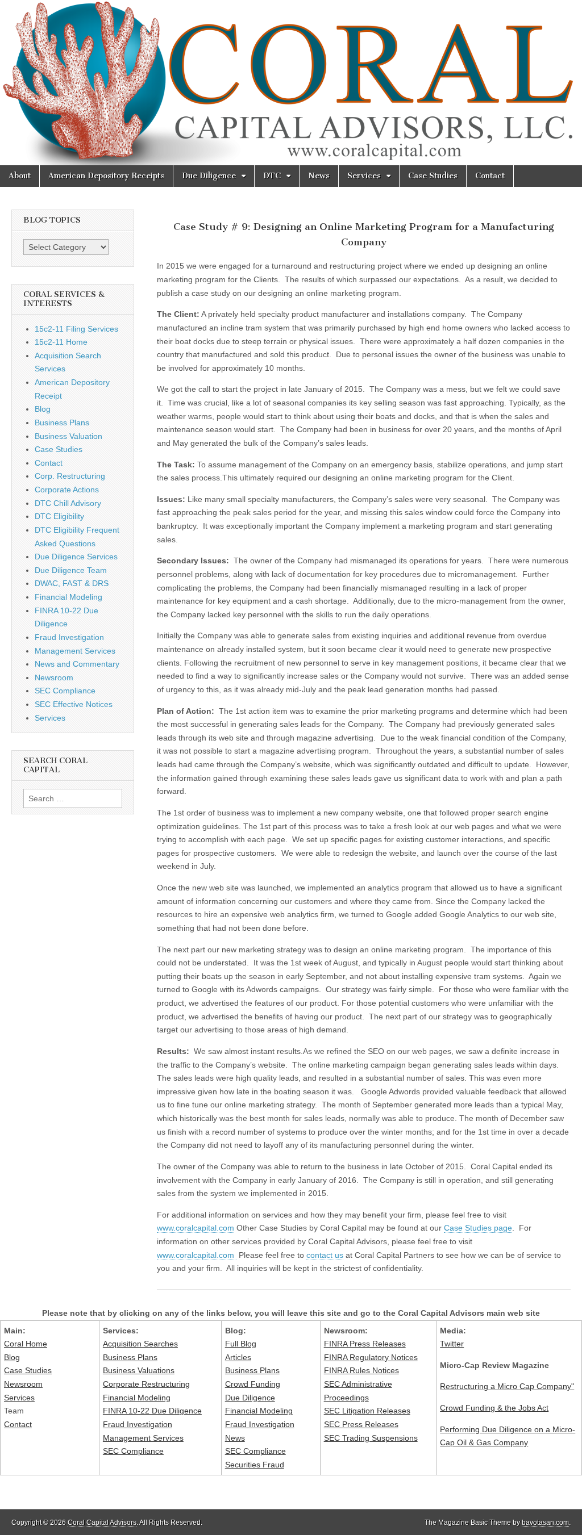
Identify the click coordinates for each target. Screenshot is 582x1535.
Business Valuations (138, 1370)
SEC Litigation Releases (367, 1410)
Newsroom (54, 677)
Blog (43, 408)
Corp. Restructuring (70, 475)
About (20, 176)
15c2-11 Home (61, 341)
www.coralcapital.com (195, 1227)
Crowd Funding (252, 1383)
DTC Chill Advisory (68, 503)
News (319, 176)
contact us (324, 1255)
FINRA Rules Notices (361, 1370)
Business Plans (62, 422)
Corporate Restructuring (146, 1383)
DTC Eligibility (59, 516)
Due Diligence (209, 176)
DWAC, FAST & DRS (72, 583)
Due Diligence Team (71, 570)
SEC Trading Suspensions (371, 1437)
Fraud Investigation (69, 637)
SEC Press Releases (361, 1424)
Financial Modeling (68, 596)
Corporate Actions (67, 489)
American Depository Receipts (106, 176)
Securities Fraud (254, 1464)
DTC (272, 176)
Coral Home (25, 1343)
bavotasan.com (545, 1522)
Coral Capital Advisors (102, 1522)
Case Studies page (478, 1227)
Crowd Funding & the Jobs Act (494, 1407)
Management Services (75, 650)
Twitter (452, 1343)
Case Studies (433, 176)
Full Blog (240, 1343)
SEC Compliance (65, 690)
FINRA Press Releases (365, 1343)
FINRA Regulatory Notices (371, 1357)
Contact (490, 176)
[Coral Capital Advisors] (291, 82)
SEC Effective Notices (74, 704)
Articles (238, 1357)
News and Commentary (77, 663)
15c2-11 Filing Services (76, 328)
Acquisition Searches (140, 1343)
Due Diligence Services (76, 556)
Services (364, 176)
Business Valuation (68, 436)
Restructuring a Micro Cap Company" (507, 1386)
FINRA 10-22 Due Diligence (152, 1410)
